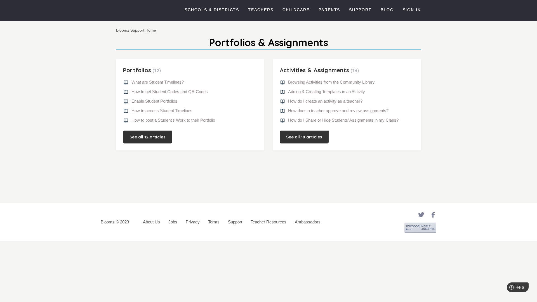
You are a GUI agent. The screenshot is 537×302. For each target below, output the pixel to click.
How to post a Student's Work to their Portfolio (173, 120)
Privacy (193, 222)
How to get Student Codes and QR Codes (169, 91)
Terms (214, 222)
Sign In (412, 10)
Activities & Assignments (318, 70)
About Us (151, 222)
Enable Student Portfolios (154, 101)
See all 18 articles (304, 137)
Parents (329, 10)
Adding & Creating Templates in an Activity (326, 91)
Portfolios (141, 70)
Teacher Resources (268, 222)
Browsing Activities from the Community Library (331, 82)
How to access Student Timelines (161, 110)
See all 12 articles (147, 137)
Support (360, 10)
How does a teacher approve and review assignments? (338, 110)
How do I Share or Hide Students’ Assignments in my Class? (343, 120)
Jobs (172, 222)
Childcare (296, 10)
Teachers (260, 10)
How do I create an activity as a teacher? (325, 101)
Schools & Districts (212, 10)
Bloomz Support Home (136, 30)
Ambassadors (308, 222)
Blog (387, 10)
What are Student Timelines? (157, 82)
